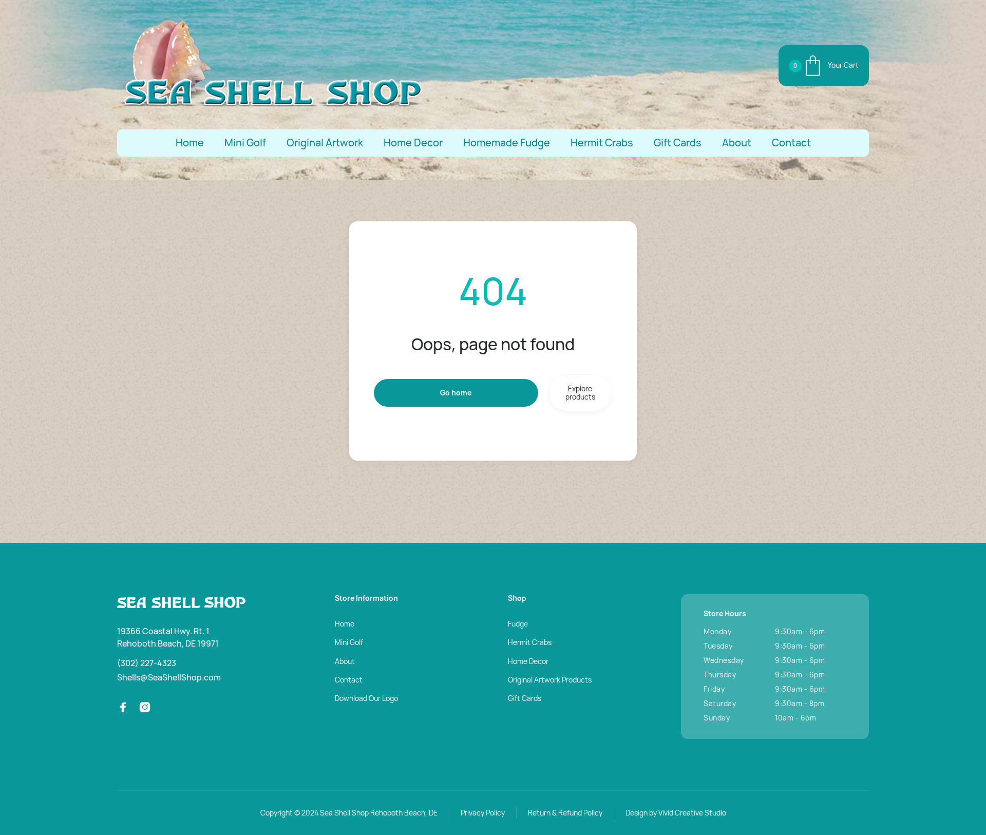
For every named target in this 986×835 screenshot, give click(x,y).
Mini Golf (245, 143)
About (736, 143)
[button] (824, 66)
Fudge (518, 624)
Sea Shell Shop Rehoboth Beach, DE (379, 813)
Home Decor (413, 143)
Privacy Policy (483, 813)
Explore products (580, 393)
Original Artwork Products (550, 680)
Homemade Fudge (506, 143)
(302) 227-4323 (146, 663)
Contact (791, 143)
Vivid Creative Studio (692, 813)
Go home (455, 392)
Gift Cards (677, 143)
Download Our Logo (366, 698)
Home (190, 143)
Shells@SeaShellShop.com (169, 677)
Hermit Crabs (602, 143)
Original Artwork (325, 143)
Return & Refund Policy (565, 813)
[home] (271, 65)
